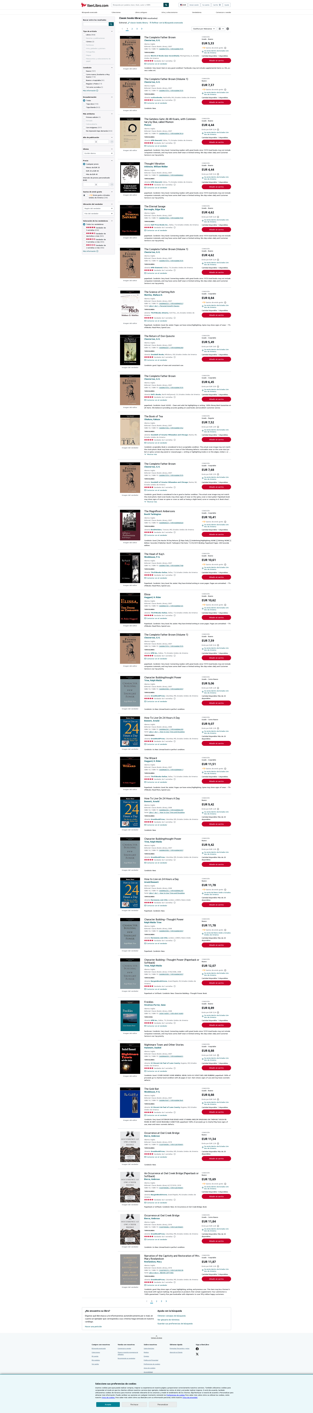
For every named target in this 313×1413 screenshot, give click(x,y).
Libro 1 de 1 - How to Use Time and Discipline (167, 732)
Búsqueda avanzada (89, 12)
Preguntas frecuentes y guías (179, 1348)
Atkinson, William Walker (156, 166)
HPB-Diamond (156, 267)
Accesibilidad (148, 1372)
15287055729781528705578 (171, 1270)
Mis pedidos (96, 1360)
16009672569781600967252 (171, 428)
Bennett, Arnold (151, 721)
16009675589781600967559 (171, 218)
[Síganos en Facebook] (197, 1349)
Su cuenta (205, 5)
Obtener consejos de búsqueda (171, 1315)
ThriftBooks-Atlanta (159, 313)
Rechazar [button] (134, 1404)
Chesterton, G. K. (152, 40)
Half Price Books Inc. (159, 225)
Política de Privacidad (151, 1360)
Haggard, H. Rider (152, 597)
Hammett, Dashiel (152, 1047)
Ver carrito (95, 1364)
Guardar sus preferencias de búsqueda (175, 1323)
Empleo (146, 1356)
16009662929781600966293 (171, 729)
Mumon (147, 125)
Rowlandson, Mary (153, 1261)
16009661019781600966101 (171, 606)
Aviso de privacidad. (190, 1397)
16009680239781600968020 (171, 523)
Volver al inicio (156, 1338)
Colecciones (116, 12)
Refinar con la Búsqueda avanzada (167, 22)
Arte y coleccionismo (170, 12)
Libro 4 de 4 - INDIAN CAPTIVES (161, 1273)
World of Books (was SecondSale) (165, 56)
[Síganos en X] (197, 1354)
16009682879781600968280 (171, 347)
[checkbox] (84, 35)
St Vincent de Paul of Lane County (165, 1063)
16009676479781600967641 (171, 1100)
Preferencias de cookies (176, 1395)
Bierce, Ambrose (152, 1136)
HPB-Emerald (156, 140)
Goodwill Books (157, 354)
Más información (89, 90)
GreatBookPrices (158, 696)
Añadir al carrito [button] (216, 60)
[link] (228, 29)
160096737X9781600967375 (171, 49)
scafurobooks (156, 97)
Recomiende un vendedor (126, 1358)
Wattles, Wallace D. (153, 295)
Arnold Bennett (151, 882)
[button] (122, 29)
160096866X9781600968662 (171, 175)
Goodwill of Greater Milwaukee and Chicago (169, 435)
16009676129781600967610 (171, 133)
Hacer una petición (93, 1326)
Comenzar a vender (223, 12)
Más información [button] (89, 251)
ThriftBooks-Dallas (159, 572)
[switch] (85, 195)
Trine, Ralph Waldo (153, 680)
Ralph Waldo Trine (152, 922)
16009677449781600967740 (171, 565)
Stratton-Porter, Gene (155, 1005)
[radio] (84, 104)
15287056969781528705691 (171, 1144)
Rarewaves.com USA (159, 900)
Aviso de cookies (149, 1368)
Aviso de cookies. (108, 1397)
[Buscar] (166, 5)
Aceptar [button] (108, 1404)
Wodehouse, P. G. (152, 557)
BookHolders (156, 529)
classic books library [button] (139, 22)
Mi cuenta (95, 1356)
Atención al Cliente (176, 1352)
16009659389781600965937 (171, 689)
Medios (146, 1352)
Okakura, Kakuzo (152, 419)
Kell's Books (156, 394)
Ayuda (226, 5)
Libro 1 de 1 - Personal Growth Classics (164, 306)
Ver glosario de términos (168, 1319)
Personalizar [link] (163, 1404)
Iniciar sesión (194, 5)
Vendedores (196, 12)
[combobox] (137, 5)
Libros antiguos (141, 12)
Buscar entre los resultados (94, 20)
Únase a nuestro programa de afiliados (128, 1353)
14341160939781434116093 (171, 1013)
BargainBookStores (159, 981)
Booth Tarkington (152, 514)
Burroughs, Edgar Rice (154, 209)
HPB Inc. (154, 653)
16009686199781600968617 (171, 770)
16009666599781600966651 (171, 1056)
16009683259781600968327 (171, 303)
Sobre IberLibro (149, 1348)
